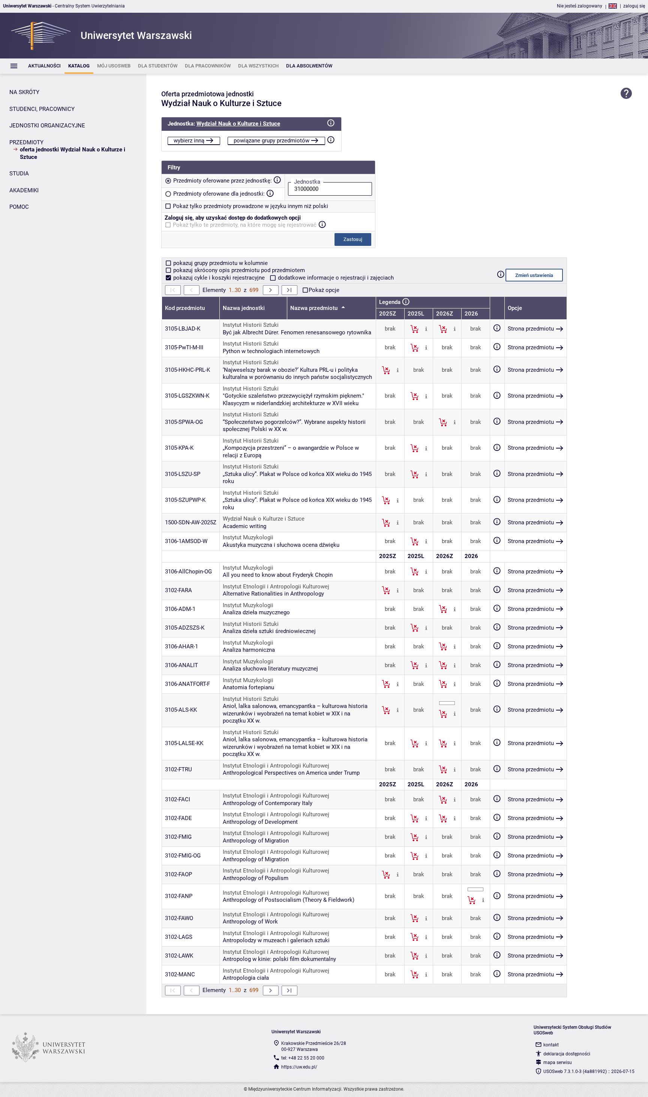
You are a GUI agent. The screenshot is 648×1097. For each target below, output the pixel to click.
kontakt (551, 1045)
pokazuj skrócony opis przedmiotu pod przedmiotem (238, 270)
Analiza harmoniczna (249, 650)
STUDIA (19, 173)
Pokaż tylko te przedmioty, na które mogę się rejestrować (244, 224)
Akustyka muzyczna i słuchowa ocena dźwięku (281, 545)
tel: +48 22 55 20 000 (302, 1058)
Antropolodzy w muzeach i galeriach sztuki (276, 940)
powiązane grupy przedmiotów (271, 140)
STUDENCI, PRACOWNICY (42, 109)
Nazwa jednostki (244, 308)
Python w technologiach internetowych (271, 351)
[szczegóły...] (426, 328)
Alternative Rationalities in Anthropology (273, 593)
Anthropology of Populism (255, 878)
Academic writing (244, 526)
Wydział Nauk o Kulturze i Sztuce (238, 123)
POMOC (19, 207)
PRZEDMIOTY (26, 142)
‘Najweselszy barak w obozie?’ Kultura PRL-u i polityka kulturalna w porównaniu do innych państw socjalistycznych (297, 374)
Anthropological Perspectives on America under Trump (291, 772)
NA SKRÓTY (24, 92)
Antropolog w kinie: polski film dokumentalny (279, 959)
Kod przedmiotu (185, 308)
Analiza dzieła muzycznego (256, 612)
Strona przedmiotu (531, 328)
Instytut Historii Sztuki (251, 325)
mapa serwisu (557, 1062)
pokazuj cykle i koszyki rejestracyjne (219, 277)
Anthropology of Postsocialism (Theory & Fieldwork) (288, 899)
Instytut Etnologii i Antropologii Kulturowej (276, 586)
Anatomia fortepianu (248, 687)
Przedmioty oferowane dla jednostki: (219, 193)
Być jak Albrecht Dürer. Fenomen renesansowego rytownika (297, 332)
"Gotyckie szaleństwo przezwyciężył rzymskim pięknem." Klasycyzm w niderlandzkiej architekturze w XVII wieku (293, 399)
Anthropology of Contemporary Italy (267, 803)
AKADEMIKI (24, 190)
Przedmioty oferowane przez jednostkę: (222, 180)
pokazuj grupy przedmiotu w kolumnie (220, 263)
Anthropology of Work (250, 921)
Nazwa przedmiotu (314, 308)
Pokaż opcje (324, 290)
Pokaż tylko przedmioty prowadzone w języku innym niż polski (250, 206)
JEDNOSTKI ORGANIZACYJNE (47, 125)
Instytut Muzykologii (248, 537)
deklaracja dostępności (566, 1054)
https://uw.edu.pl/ (299, 1067)
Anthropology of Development (260, 822)
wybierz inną (189, 140)
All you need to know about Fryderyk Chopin (278, 575)
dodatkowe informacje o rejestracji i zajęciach (335, 277)
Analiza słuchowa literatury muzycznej (270, 668)
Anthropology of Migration (256, 840)
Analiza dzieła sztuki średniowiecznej (269, 631)
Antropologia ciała (246, 977)
